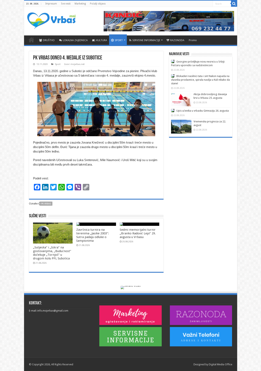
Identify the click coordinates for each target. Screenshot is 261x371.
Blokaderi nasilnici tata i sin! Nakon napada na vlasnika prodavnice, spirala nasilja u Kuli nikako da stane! (200, 80)
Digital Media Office (220, 364)
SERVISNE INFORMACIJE (146, 40)
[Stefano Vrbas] (130, 287)
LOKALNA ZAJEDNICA (75, 40)
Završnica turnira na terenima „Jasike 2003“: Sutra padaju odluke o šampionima (92, 235)
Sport (58, 64)
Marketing (80, 3)
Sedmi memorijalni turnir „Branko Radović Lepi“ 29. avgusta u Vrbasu (138, 233)
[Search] (234, 4)
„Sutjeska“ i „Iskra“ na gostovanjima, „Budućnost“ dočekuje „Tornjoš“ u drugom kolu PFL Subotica (52, 253)
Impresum (51, 3)
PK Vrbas (46, 203)
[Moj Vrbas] (51, 19)
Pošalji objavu (98, 3)
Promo (193, 40)
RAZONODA (177, 40)
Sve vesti (66, 3)
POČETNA (31, 39)
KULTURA (101, 40)
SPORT (119, 40)
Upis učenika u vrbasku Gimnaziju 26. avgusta (202, 110)
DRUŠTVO (49, 40)
